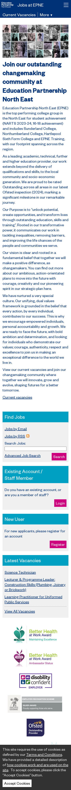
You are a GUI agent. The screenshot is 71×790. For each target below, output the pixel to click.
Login (60, 503)
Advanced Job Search (23, 455)
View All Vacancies (20, 611)
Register (58, 544)
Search (59, 456)
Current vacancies (17, 397)
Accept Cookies (17, 783)
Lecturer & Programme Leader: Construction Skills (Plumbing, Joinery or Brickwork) (35, 584)
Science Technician (20, 572)
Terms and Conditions (44, 754)
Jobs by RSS (15, 436)
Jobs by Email (16, 428)
